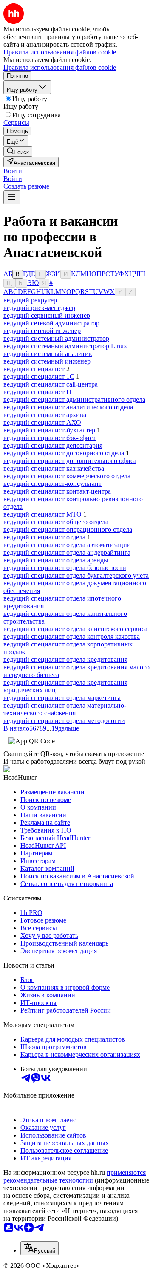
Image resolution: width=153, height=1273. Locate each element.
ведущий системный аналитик (47, 353)
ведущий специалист (34, 369)
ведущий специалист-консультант (52, 483)
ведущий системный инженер (47, 361)
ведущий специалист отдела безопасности (64, 567)
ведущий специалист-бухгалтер (49, 430)
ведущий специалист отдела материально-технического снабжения (64, 709)
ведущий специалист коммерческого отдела (66, 476)
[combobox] (39, 1248)
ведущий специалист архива (44, 414)
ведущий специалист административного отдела (74, 399)
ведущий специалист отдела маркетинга (62, 697)
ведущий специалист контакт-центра (57, 491)
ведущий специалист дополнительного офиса (69, 460)
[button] (12, 171)
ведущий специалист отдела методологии (64, 720)
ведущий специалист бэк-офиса (49, 437)
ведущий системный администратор (56, 338)
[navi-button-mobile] (11, 197)
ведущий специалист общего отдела (55, 521)
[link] (17, 151)
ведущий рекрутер (30, 300)
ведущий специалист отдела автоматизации (67, 544)
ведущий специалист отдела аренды (55, 560)
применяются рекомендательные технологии (74, 1176)
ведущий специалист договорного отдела (63, 453)
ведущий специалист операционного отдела (67, 529)
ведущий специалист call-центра (50, 384)
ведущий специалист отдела (44, 537)
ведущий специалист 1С (38, 376)
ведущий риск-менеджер (39, 307)
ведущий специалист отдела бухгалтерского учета (76, 575)
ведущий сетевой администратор (51, 323)
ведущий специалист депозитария (52, 445)
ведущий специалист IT (38, 391)
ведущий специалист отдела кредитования (65, 659)
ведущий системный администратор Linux (65, 346)
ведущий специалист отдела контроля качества (71, 636)
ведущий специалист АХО (42, 422)
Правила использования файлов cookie (59, 67)
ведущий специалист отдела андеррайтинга (66, 552)
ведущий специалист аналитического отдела (68, 407)
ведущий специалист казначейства (53, 468)
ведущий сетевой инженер (42, 330)
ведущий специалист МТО (42, 514)
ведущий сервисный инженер (46, 315)
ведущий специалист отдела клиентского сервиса (75, 628)
